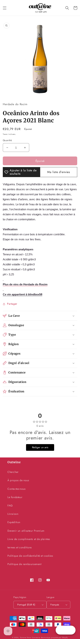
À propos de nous (18, 480)
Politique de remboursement (24, 564)
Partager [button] (12, 304)
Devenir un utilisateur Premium (25, 531)
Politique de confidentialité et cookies (30, 556)
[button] (5, 8)
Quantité (7, 140)
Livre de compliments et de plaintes (28, 539)
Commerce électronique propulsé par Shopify (50, 637)
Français (54, 604)
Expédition (13, 522)
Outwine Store (25, 637)
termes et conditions (19, 547)
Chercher (13, 472)
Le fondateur (14, 497)
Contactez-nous (16, 489)
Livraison (12, 514)
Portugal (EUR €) (26, 604)
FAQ (10, 505)
